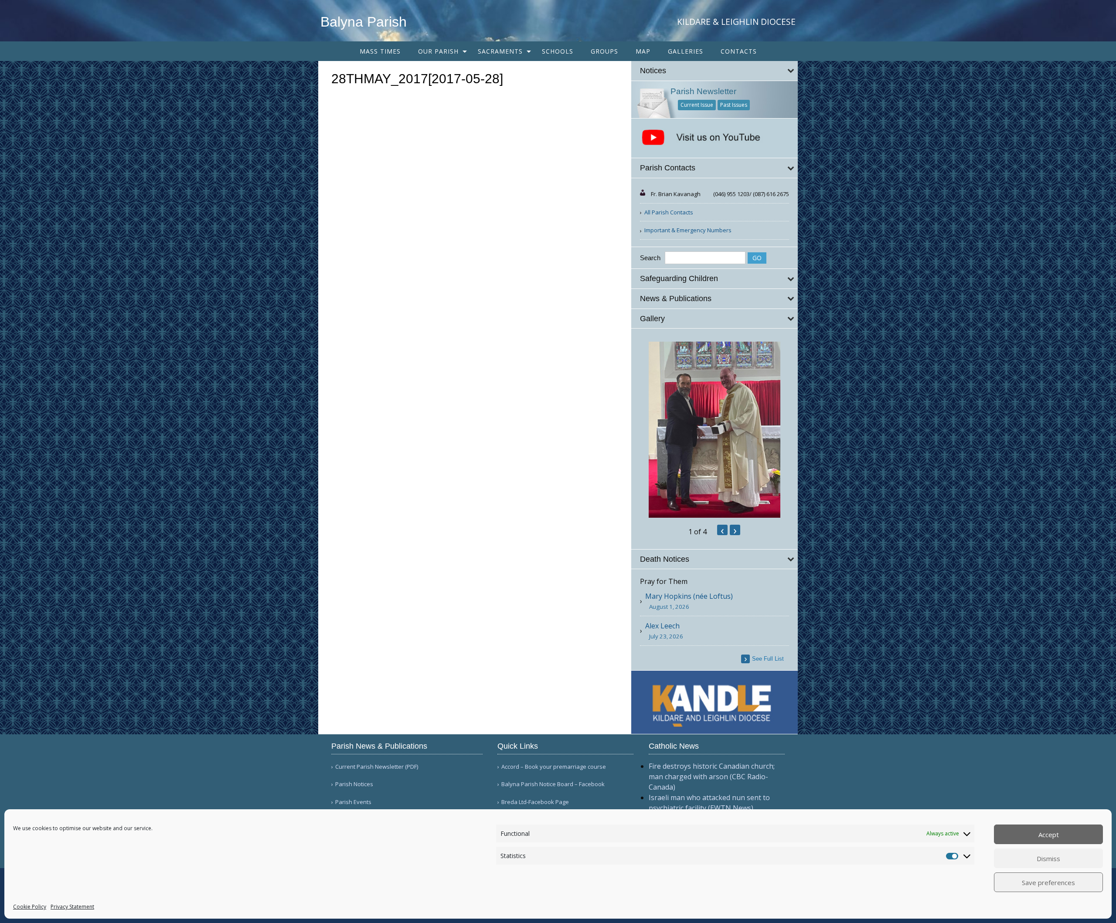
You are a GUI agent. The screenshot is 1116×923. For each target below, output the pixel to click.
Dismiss (1048, 858)
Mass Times (380, 51)
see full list (768, 658)
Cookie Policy (29, 906)
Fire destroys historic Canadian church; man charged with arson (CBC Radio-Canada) (712, 776)
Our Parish (438, 51)
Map (643, 51)
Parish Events (353, 802)
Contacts (739, 51)
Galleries (685, 51)
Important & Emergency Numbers (688, 230)
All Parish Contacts (668, 212)
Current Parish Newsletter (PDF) (376, 767)
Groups (604, 51)
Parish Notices (354, 784)
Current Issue (696, 105)
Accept (1048, 834)
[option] (715, 430)
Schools (557, 51)
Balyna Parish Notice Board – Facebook (553, 784)
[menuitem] (380, 51)
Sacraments (500, 51)
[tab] (714, 71)
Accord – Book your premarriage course (553, 767)
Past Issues (733, 105)
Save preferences (1048, 882)
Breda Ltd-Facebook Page (535, 802)
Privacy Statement (72, 906)
